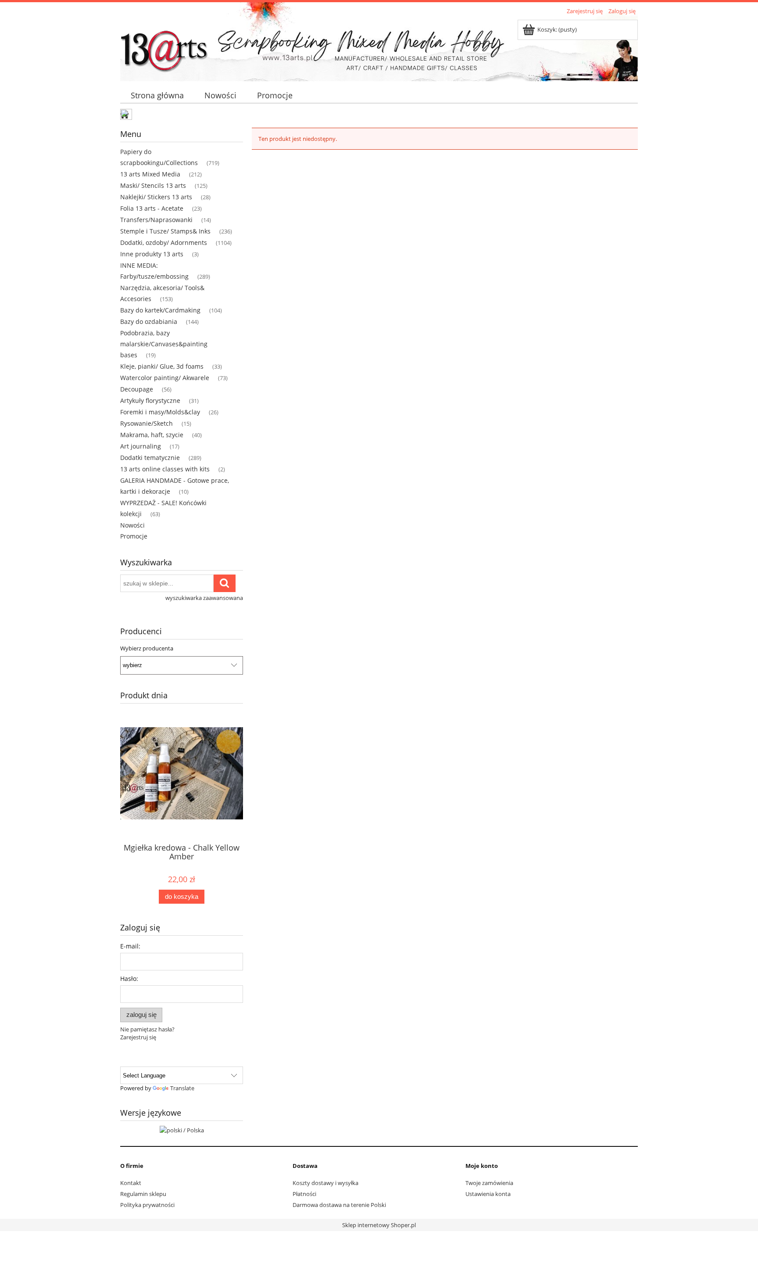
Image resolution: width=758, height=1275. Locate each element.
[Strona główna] (164, 47)
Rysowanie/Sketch (146, 423)
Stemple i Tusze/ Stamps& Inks (165, 231)
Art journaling (140, 446)
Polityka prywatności (147, 1205)
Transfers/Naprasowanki (156, 219)
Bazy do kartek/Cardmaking (160, 310)
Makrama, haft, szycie (151, 435)
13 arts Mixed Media (150, 174)
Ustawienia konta (488, 1194)
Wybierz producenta (146, 648)
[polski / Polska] (182, 1129)
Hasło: (129, 978)
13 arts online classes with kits (165, 469)
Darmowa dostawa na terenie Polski (339, 1205)
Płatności (304, 1194)
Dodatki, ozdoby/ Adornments (163, 242)
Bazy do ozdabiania (148, 321)
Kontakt (130, 1183)
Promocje (133, 536)
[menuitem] (157, 95)
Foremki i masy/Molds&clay (160, 412)
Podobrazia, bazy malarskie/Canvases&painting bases (163, 344)
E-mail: (130, 946)
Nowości (132, 525)
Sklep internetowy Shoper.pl (379, 1225)
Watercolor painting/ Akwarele (164, 378)
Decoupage (136, 389)
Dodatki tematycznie (150, 457)
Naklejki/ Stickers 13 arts (156, 197)
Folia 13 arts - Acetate (151, 208)
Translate (182, 1088)
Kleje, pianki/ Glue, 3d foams (162, 366)
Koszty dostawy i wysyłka (325, 1183)
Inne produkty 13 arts (151, 254)
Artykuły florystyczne (150, 400)
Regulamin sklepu (143, 1194)
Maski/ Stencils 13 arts (153, 185)
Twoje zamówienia (489, 1183)
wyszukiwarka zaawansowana (204, 598)
